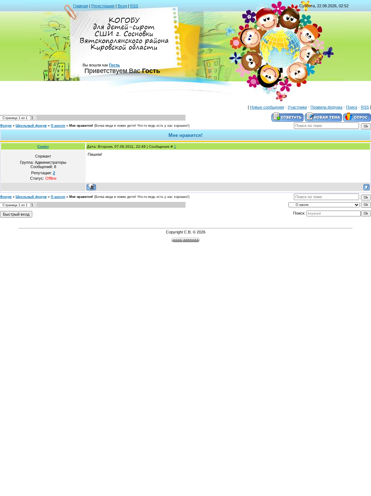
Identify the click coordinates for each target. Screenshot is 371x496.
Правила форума (326, 107)
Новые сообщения (267, 107)
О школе (58, 125)
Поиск (351, 107)
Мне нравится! (81, 125)
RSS (134, 6)
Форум (6, 125)
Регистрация (102, 6)
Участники (297, 107)
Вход (122, 6)
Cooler (43, 147)
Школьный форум (31, 125)
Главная (80, 6)
